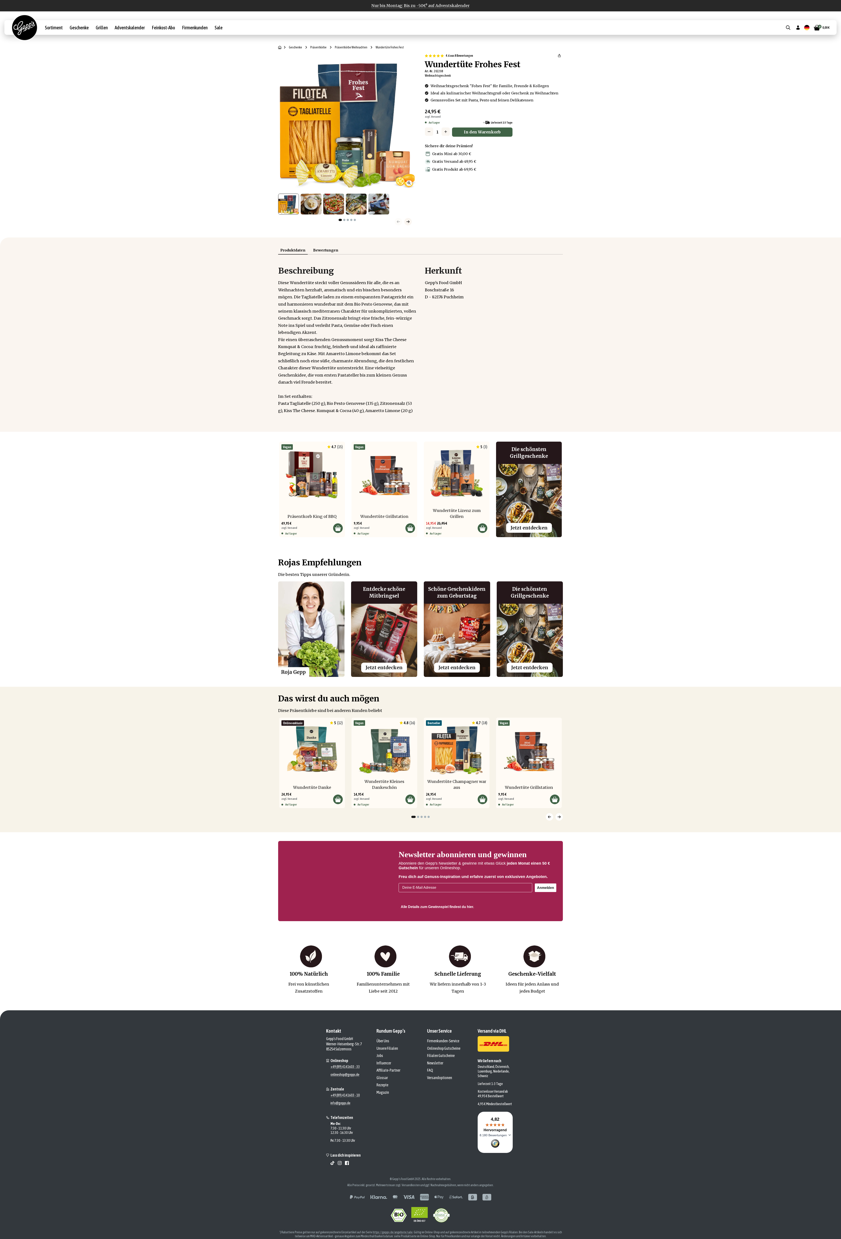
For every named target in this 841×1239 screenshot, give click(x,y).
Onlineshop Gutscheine (443, 1067)
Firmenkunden (195, 27)
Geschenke (79, 27)
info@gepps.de (340, 1122)
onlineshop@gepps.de (344, 1093)
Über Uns (382, 1059)
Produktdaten (293, 250)
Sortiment (54, 27)
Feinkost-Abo (163, 27)
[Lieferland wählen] (806, 27)
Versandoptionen (439, 1096)
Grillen (102, 27)
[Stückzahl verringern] (429, 131)
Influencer (383, 1082)
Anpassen (417, 655)
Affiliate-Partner (388, 1089)
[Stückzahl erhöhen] (446, 131)
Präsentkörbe (318, 47)
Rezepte (382, 1103)
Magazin (382, 1111)
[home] (279, 47)
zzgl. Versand (433, 116)
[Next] (559, 817)
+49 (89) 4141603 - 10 (345, 1114)
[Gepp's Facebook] (347, 1182)
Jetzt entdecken (529, 528)
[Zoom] (409, 183)
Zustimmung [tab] (355, 595)
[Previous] (549, 817)
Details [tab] (420, 595)
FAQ (430, 1089)
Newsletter (435, 1082)
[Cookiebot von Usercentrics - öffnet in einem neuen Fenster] (495, 580)
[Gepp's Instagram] (340, 1182)
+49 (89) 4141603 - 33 (345, 1085)
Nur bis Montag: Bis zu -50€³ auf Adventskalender (420, 5)
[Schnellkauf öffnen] (338, 528)
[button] (559, 55)
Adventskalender (130, 27)
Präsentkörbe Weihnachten (351, 47)
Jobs (379, 1074)
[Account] (798, 27)
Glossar (382, 1096)
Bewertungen (325, 250)
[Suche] (788, 27)
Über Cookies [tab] (486, 595)
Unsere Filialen (387, 1067)
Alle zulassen (483, 655)
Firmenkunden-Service (443, 1059)
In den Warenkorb (482, 132)
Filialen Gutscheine (441, 1074)
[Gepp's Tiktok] (332, 1182)
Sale (219, 27)
